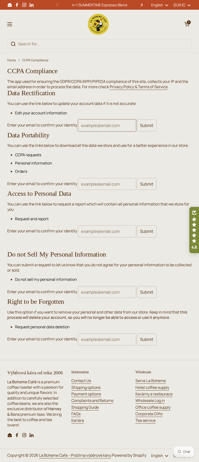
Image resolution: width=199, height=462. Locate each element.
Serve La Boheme (150, 380)
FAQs (76, 413)
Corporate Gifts (149, 413)
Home (11, 60)
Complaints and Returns (92, 400)
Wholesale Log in (150, 400)
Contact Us (81, 380)
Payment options (86, 394)
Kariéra (77, 420)
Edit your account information (41, 113)
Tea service (145, 420)
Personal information (33, 163)
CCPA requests (28, 154)
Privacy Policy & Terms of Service (139, 86)
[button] (187, 24)
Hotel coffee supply (152, 387)
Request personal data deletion (42, 326)
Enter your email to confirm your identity (42, 125)
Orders (21, 171)
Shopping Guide (85, 407)
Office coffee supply (153, 407)
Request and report (32, 218)
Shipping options (85, 387)
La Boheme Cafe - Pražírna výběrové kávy (75, 455)
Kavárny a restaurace (154, 394)
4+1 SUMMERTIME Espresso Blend (99, 5)
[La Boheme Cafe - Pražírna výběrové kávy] (98, 24)
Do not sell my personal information (46, 279)
